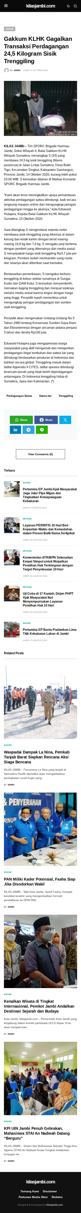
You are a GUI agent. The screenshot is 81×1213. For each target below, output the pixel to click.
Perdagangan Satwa (19, 395)
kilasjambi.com (40, 5)
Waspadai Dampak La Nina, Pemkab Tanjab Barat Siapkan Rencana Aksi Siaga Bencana (36, 757)
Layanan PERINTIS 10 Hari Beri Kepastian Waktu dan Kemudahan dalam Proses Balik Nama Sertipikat (49, 529)
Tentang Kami (29, 1191)
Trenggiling (66, 395)
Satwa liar (45, 395)
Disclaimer (50, 1191)
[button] (6, 6)
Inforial (27, 519)
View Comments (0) (40, 454)
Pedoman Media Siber (33, 1197)
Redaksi (57, 1197)
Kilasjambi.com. (54, 1205)
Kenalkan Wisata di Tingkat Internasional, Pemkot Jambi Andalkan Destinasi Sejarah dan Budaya (39, 1006)
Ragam (9, 29)
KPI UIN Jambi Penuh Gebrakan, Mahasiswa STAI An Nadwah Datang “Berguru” (37, 1133)
